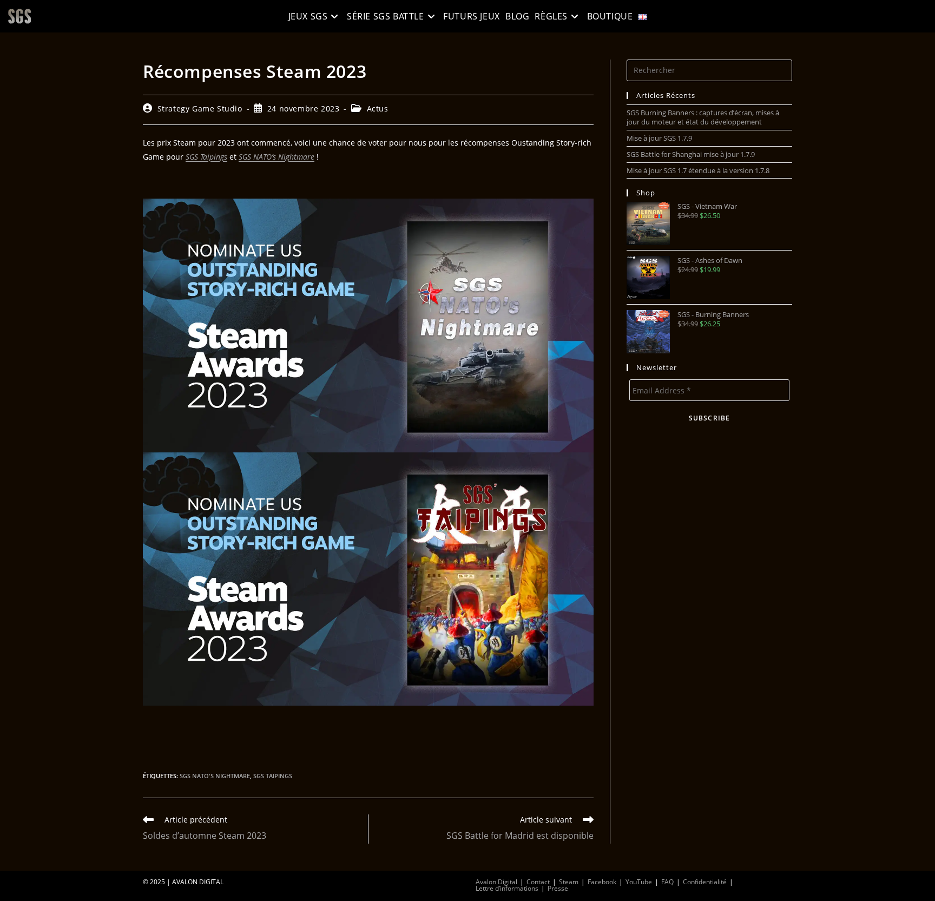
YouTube (638, 881)
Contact (538, 881)
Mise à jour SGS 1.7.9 (659, 138)
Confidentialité (705, 881)
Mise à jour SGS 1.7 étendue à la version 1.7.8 (698, 170)
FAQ (667, 881)
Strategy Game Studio (199, 108)
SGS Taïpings (272, 776)
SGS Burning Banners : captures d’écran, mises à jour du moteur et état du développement (703, 117)
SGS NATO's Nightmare (215, 776)
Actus (378, 108)
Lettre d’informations (507, 888)
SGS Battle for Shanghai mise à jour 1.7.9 (691, 154)
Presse (558, 888)
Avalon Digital (496, 881)
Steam (568, 881)
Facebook (602, 881)
